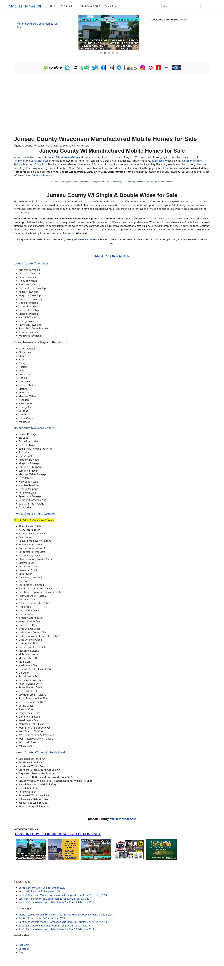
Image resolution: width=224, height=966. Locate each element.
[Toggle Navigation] (15, 942)
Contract (24, 948)
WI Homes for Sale (123, 819)
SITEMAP (24, 945)
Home (53, 6)
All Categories (67, 6)
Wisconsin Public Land (50, 752)
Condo (75, 182)
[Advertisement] (112, 97)
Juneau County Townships (31, 263)
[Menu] (210, 6)
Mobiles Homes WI (25, 6)
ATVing (157, 182)
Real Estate (55, 182)
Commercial (84, 182)
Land (69, 182)
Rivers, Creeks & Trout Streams (34, 514)
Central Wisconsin (42, 175)
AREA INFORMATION (112, 256)
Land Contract (128, 182)
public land (158, 160)
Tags (21, 952)
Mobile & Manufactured (85, 239)
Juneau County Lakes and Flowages (34, 428)
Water (93, 182)
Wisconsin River (143, 157)
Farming (117, 182)
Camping (149, 182)
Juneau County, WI (23, 157)
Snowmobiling (167, 182)
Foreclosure (139, 182)
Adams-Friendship (67, 157)
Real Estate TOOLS (90, 6)
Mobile (109, 182)
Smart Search (111, 6)
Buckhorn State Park (35, 164)
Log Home (101, 182)
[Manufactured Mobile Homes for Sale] (46, 37)
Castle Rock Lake (40, 160)
